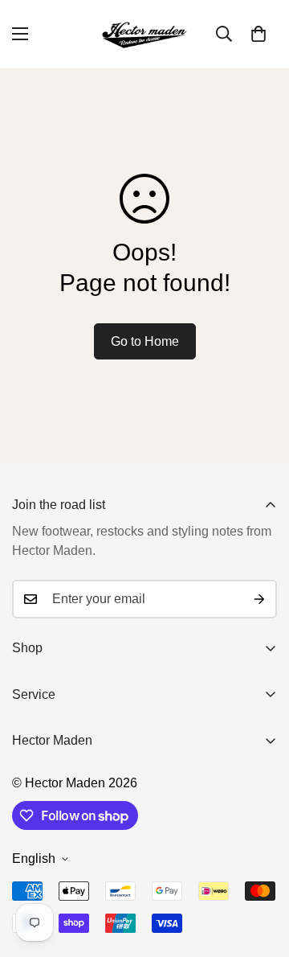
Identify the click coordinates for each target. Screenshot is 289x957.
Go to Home (145, 341)
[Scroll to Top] (260, 872)
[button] (258, 33)
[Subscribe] (259, 599)
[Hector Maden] (144, 34)
